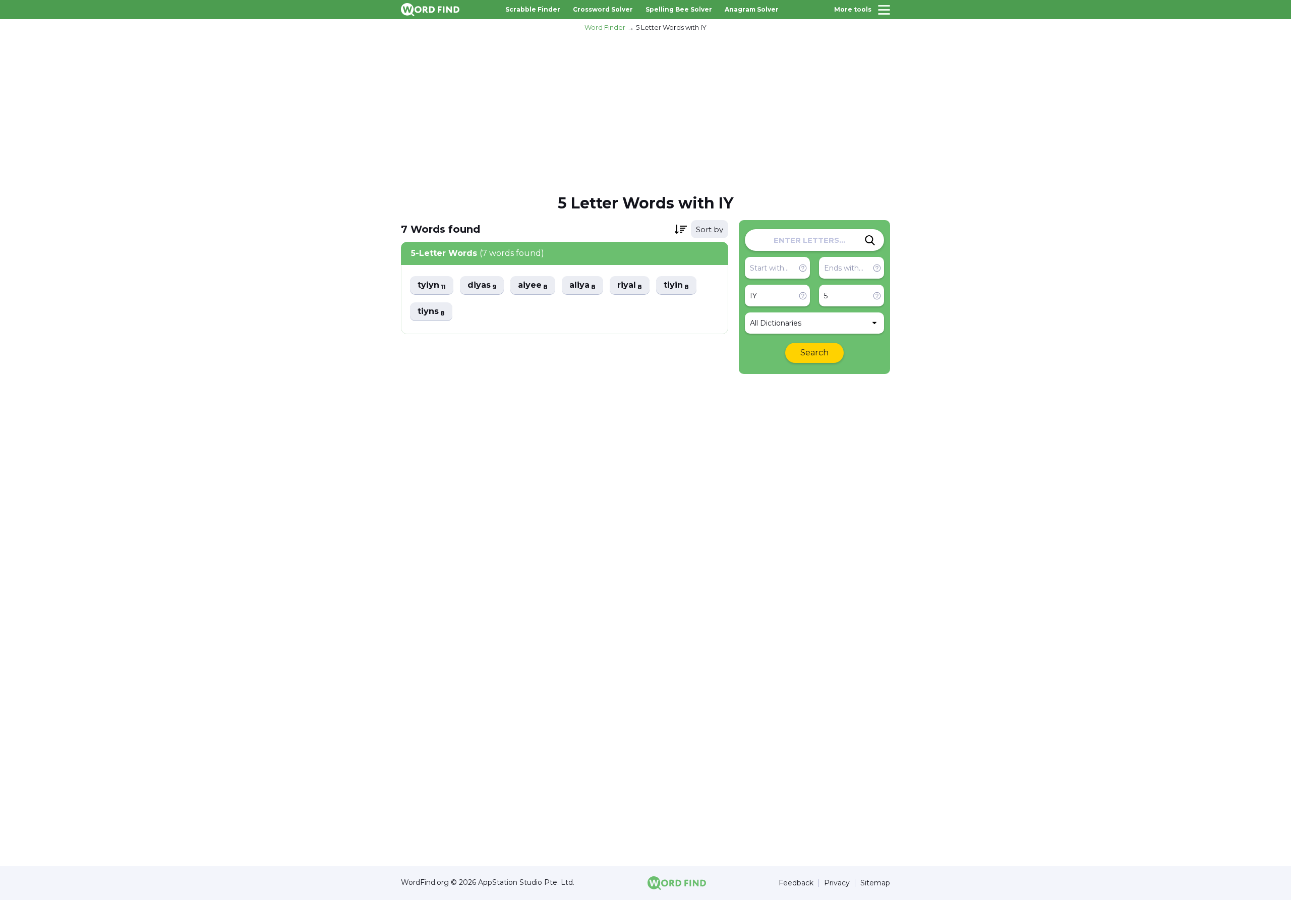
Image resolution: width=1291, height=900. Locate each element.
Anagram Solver (752, 9)
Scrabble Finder (532, 9)
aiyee (533, 285)
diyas (481, 285)
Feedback (796, 883)
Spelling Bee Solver (679, 9)
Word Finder (604, 27)
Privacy (837, 883)
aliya (582, 285)
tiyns (431, 311)
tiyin (676, 285)
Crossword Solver (603, 9)
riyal (629, 285)
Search (814, 352)
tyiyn (432, 285)
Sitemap (875, 883)
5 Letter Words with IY (671, 27)
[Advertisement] (645, 111)
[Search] (870, 240)
